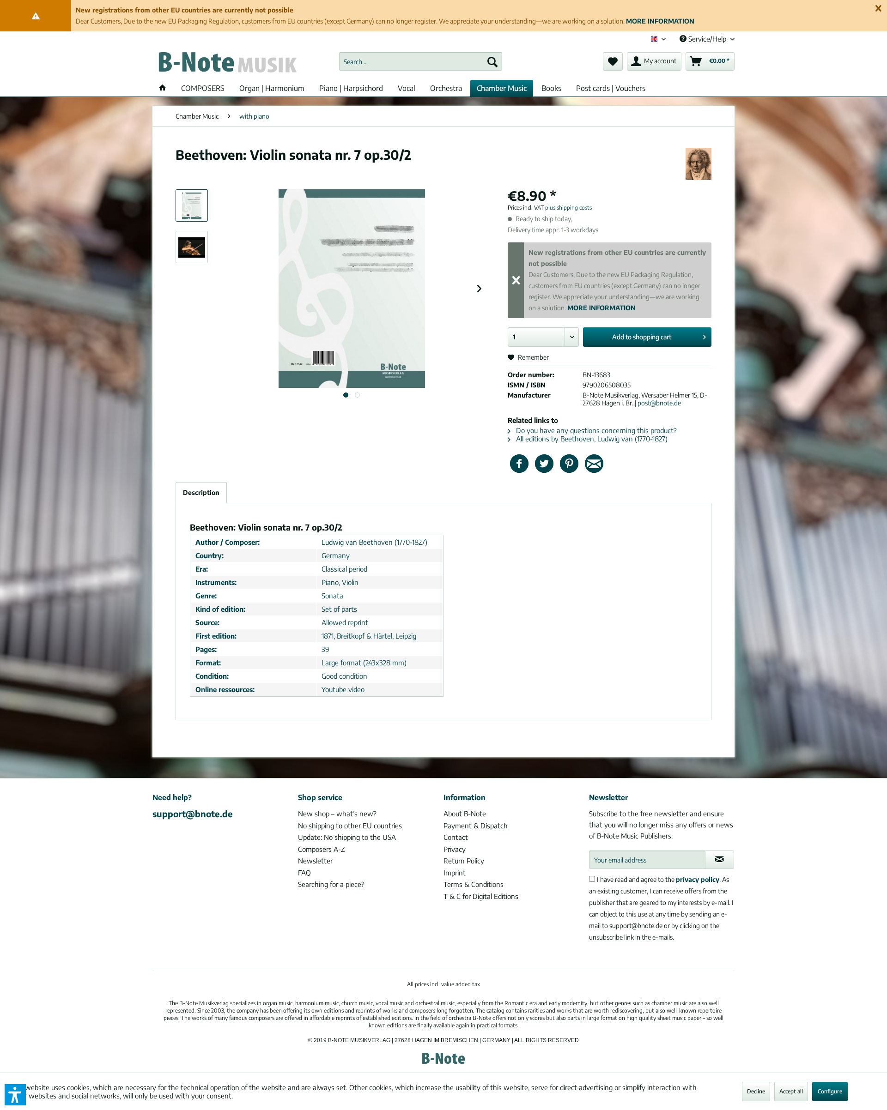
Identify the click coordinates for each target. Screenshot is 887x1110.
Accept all (791, 1091)
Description (201, 492)
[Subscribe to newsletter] (719, 860)
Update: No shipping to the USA (347, 837)
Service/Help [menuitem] (707, 39)
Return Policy (464, 861)
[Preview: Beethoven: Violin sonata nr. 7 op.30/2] (192, 205)
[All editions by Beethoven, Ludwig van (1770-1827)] (698, 164)
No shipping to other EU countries (350, 825)
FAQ (304, 873)
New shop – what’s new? (337, 813)
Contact (456, 837)
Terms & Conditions (474, 884)
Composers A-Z (321, 849)
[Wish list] (613, 61)
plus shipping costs (568, 207)
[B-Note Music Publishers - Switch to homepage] (227, 63)
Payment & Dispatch (476, 825)
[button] (15, 1094)
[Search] (492, 61)
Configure (830, 1091)
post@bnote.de (659, 403)
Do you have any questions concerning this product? (595, 430)
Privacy (455, 849)
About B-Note (465, 813)
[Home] (162, 88)
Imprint (455, 873)
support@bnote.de (192, 813)
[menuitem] (420, 61)
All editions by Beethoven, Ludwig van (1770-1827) (591, 438)
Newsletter (315, 861)
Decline (756, 1091)
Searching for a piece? (331, 884)
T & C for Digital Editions (481, 896)
